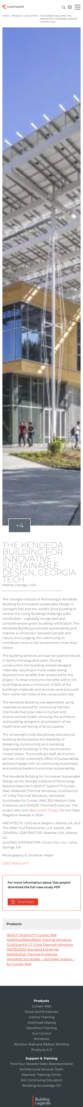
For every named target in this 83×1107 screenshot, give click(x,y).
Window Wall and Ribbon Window (41, 1044)
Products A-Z (41, 1050)
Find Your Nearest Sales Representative (41, 1064)
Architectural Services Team (41, 1069)
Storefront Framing (41, 1028)
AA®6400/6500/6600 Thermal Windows (39, 940)
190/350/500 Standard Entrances (33, 949)
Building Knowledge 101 (41, 1085)
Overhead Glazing (41, 1022)
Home (5, 15)
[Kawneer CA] (70, 7)
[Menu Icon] (79, 8)
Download (26, 902)
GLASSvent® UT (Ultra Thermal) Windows (40, 945)
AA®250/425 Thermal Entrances (32, 954)
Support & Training (41, 1058)
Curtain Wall (41, 1006)
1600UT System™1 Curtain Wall (32, 935)
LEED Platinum (15, 863)
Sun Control (41, 1033)
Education (31, 15)
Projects (17, 15)
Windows (41, 1039)
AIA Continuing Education (41, 1080)
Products (41, 1001)
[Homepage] (13, 6)
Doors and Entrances (41, 1012)
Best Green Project (44, 810)
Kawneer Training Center (41, 1075)
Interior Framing (42, 1017)
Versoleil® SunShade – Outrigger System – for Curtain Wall (41, 961)
